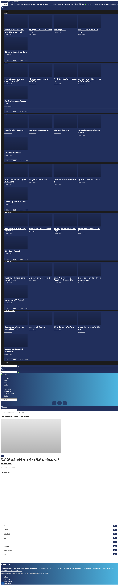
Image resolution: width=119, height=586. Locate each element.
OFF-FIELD (6, 546)
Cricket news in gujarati (12, 569)
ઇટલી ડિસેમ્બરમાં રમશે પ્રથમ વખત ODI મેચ (65, 80)
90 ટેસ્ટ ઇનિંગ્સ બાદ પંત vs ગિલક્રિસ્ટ (40, 229)
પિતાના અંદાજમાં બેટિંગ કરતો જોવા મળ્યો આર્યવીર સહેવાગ (14, 328)
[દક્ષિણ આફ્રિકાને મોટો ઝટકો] (65, 121)
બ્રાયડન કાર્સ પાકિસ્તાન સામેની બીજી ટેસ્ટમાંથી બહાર (15, 230)
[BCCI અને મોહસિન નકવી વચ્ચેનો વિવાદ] (89, 21)
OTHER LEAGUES (8, 550)
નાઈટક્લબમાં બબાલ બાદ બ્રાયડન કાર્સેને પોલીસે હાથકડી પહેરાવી (14, 31)
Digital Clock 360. (43, 573)
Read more (6, 472)
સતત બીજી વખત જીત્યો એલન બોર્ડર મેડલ (68, 4)
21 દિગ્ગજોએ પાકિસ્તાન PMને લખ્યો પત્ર (40, 278)
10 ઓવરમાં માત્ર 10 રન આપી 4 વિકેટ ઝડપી (89, 328)
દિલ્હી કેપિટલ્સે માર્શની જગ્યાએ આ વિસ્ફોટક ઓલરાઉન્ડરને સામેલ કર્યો (30, 461)
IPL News (41, 569)
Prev (7, 60)
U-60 (5, 554)
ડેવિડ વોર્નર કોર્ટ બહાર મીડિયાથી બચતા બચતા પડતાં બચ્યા (89, 279)
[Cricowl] (4, 7)
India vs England (83, 569)
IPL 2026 (111, 569)
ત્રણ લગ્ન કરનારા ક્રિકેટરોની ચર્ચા (14, 300)
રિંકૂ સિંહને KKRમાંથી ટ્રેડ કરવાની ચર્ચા (89, 180)
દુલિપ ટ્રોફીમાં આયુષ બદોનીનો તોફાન (64, 327)
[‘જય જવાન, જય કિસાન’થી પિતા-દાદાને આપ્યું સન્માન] (65, 220)
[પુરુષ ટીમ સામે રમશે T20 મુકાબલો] (40, 121)
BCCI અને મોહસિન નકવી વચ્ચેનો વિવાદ (88, 31)
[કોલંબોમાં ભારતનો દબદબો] (16, 242)
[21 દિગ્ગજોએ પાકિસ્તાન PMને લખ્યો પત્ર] (40, 269)
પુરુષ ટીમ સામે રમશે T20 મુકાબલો (39, 130)
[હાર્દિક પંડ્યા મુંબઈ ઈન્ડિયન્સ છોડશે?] (16, 193)
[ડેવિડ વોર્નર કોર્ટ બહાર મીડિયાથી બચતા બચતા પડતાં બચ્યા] (89, 269)
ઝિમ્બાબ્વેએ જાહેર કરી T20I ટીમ (14, 130)
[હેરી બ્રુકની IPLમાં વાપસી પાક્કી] (40, 170)
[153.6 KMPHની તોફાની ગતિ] (40, 318)
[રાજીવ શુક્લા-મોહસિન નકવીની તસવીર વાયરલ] (40, 21)
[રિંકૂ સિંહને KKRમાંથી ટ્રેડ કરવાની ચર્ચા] (89, 170)
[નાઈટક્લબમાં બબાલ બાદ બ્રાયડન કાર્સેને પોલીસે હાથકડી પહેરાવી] (16, 21)
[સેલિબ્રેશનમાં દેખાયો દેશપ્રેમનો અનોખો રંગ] (89, 220)
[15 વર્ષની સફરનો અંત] (65, 21)
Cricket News (24, 569)
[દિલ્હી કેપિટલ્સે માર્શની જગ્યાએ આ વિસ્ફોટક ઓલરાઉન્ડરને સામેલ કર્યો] (31, 436)
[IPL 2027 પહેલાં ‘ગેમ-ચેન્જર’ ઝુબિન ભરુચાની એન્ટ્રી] (16, 170)
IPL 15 (106, 569)
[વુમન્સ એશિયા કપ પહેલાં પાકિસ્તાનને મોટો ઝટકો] (89, 121)
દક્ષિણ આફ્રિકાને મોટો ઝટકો (61, 130)
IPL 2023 (57, 569)
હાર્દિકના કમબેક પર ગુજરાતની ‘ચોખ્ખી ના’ (65, 181)
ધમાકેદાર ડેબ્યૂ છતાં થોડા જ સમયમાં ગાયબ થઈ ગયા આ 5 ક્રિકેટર (14, 80)
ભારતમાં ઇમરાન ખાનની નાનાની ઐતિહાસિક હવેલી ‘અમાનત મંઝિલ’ (64, 279)
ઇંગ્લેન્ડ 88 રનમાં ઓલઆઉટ (12, 153)
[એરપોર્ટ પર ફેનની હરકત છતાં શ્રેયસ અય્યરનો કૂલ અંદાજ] (16, 269)
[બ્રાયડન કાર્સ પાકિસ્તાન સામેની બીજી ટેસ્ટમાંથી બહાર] (16, 220)
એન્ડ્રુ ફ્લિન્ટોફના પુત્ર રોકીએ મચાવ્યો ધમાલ (15, 102)
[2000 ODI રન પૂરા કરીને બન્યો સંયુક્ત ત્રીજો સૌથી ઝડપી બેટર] (89, 70)
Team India (74, 569)
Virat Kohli (101, 569)
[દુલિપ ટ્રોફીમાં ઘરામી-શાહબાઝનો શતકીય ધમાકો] (16, 340)
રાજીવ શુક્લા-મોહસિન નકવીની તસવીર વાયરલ (40, 31)
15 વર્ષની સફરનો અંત (60, 30)
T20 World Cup (9, 571)
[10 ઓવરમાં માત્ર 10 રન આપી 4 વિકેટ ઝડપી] (89, 318)
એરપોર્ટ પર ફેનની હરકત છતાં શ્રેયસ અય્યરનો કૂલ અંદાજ (14, 279)
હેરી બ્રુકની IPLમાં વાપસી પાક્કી (38, 180)
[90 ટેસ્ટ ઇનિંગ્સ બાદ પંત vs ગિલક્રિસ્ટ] (40, 220)
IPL (2, 456)
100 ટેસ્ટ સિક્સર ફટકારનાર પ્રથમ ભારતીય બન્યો (29, 4)
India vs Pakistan (93, 569)
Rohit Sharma (18, 571)
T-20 (5, 538)
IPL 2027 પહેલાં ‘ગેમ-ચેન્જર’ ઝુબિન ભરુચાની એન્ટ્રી (15, 181)
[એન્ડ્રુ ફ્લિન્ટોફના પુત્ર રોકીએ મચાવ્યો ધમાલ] (16, 92)
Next (14, 60)
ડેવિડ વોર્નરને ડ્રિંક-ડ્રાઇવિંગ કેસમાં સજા (15, 52)
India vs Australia (65, 569)
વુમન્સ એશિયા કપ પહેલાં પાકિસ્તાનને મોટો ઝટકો (89, 131)
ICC (54, 569)
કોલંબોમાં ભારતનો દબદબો (12, 251)
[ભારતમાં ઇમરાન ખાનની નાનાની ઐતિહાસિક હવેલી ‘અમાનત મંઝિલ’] (65, 269)
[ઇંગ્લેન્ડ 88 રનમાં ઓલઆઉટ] (16, 143)
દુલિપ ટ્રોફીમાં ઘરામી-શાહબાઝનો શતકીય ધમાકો (13, 350)
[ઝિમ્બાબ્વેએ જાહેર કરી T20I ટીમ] (16, 121)
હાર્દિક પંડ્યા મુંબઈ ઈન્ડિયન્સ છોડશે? (15, 202)
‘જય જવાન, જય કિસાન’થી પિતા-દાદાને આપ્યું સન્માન (65, 230)
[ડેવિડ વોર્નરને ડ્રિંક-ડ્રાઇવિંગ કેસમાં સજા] (16, 43)
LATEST (6, 530)
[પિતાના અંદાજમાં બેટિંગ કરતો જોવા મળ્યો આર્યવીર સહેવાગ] (16, 318)
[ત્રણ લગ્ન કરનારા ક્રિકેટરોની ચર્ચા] (16, 291)
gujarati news (32, 569)
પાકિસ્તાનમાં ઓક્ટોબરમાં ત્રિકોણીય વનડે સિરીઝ (39, 80)
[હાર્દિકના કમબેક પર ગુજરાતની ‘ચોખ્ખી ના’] (65, 170)
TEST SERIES (7, 534)
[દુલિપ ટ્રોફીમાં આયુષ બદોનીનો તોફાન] (65, 318)
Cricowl (3, 569)
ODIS (5, 542)
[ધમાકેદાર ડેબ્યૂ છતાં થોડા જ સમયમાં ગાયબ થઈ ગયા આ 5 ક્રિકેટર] (16, 70)
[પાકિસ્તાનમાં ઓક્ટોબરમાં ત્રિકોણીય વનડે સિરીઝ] (40, 70)
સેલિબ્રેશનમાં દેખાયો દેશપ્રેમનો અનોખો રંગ (89, 230)
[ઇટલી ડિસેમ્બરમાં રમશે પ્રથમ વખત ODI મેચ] (65, 70)
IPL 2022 (47, 569)
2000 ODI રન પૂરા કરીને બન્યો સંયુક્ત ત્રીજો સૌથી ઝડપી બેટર (89, 80)
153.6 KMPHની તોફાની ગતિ (37, 327)
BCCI (51, 569)
